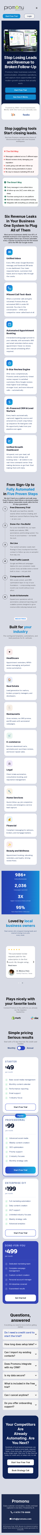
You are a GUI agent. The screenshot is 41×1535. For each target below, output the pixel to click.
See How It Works (20, 97)
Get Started (20, 1298)
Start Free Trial (20, 90)
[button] (36, 8)
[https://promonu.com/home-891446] (14, 8)
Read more (12, 965)
